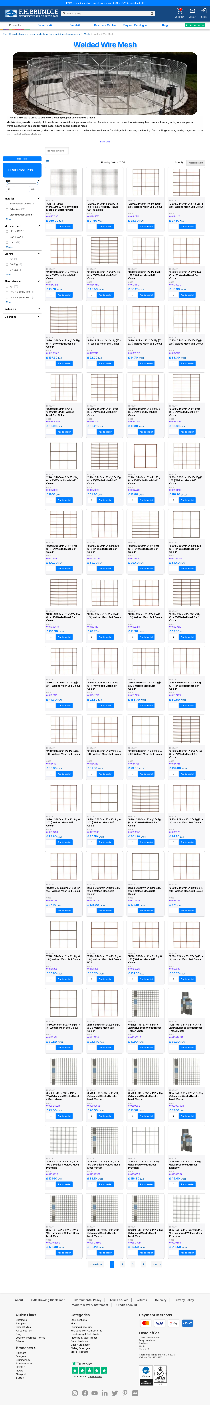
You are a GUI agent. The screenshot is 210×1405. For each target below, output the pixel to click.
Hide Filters (22, 159)
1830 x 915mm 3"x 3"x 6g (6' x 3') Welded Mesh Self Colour (63, 1026)
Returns (142, 1300)
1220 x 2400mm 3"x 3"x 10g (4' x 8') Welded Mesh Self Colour (62, 480)
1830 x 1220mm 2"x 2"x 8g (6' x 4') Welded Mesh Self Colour (63, 889)
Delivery (160, 1300)
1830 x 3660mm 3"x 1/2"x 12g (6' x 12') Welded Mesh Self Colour (62, 343)
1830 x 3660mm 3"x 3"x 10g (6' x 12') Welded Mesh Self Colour (185, 549)
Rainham (21, 1352)
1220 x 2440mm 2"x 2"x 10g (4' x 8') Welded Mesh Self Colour (144, 412)
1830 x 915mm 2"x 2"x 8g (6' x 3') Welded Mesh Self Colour (186, 821)
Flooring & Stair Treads (84, 1337)
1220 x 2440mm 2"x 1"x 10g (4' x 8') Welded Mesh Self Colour (102, 412)
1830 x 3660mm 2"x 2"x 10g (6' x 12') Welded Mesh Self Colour (103, 549)
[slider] (7, 183)
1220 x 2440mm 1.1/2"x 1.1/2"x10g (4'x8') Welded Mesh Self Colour (60, 412)
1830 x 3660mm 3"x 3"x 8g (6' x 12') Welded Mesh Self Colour (104, 822)
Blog (165, 25)
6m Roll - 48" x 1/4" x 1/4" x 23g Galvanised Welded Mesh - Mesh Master (62, 1096)
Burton (20, 1377)
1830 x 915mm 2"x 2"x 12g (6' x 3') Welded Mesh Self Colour (145, 342)
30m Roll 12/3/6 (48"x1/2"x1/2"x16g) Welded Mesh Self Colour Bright (62, 207)
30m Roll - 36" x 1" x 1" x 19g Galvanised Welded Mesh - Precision (144, 1164)
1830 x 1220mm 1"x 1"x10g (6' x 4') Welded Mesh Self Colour (63, 684)
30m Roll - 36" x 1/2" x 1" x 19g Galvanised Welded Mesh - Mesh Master (186, 1096)
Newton (20, 1370)
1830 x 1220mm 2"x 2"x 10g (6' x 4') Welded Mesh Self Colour (102, 685)
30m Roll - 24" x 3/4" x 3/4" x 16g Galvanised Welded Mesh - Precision (186, 1233)
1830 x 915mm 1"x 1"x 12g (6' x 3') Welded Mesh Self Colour (104, 342)
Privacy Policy (184, 1300)
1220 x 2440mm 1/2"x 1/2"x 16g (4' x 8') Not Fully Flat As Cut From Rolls (102, 207)
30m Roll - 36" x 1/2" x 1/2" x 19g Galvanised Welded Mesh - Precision (63, 1164)
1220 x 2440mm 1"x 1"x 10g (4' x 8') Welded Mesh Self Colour (186, 342)
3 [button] (133, 1264)
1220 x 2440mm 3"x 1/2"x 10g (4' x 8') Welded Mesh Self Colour (104, 480)
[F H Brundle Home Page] (31, 15)
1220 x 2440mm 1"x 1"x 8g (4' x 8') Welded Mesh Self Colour (63, 753)
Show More (105, 142)
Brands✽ (74, 25)
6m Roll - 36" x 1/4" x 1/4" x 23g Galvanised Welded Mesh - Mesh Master (144, 1027)
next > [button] (157, 1264)
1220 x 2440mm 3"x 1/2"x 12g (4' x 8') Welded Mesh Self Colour (104, 275)
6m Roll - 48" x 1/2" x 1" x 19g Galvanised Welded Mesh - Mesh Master (103, 1233)
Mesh (87, 34)
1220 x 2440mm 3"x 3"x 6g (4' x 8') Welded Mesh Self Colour (63, 958)
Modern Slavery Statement (90, 1305)
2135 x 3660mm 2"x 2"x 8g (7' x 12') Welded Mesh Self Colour (104, 891)
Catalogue (22, 1319)
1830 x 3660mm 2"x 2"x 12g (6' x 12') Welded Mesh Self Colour (185, 275)
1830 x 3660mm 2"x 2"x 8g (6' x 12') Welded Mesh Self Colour (63, 822)
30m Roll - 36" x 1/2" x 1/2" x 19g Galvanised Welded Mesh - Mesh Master (104, 1164)
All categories (24, 1330)
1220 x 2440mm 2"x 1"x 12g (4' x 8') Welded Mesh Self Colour (186, 205)
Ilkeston (20, 1367)
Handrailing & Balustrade (85, 1334)
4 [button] (143, 1264)
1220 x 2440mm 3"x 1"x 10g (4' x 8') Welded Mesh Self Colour (184, 412)
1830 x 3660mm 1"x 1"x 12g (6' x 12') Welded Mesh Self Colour (145, 275)
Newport (21, 1374)
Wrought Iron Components (86, 1330)
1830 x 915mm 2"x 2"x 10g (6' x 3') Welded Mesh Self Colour (145, 616)
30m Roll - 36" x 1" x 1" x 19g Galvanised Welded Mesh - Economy (185, 1164)
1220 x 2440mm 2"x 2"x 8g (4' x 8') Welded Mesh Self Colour (104, 753)
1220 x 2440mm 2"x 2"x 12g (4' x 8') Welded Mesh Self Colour (62, 275)
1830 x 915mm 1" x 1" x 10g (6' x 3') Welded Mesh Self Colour (104, 616)
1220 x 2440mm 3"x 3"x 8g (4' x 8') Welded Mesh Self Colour (145, 753)
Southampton (24, 1363)
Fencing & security (81, 1327)
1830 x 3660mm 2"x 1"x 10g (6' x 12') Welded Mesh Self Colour (61, 549)
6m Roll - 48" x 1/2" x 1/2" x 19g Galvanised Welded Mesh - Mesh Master (145, 1233)
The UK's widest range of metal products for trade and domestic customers (41, 34)
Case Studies (23, 1327)
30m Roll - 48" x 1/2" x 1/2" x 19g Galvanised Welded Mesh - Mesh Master (63, 1233)
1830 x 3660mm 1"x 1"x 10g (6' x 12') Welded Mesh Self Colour (186, 480)
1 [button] (112, 1264)
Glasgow (21, 1356)
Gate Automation (80, 1344)
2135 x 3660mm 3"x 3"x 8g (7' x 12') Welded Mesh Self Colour (145, 891)
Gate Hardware (79, 1341)
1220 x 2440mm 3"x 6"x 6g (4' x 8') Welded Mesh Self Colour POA (104, 959)
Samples (21, 1323)
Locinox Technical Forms (30, 1337)
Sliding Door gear (81, 1348)
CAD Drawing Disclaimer (48, 1300)
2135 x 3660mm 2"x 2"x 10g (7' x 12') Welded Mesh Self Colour (185, 685)
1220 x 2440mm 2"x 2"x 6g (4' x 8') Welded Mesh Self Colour (186, 889)
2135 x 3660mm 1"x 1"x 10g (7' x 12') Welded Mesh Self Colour (145, 685)
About (19, 1300)
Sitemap (20, 1341)
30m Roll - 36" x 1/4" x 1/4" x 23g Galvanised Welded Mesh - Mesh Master (185, 1027)
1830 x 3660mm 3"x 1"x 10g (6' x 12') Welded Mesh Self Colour (143, 549)
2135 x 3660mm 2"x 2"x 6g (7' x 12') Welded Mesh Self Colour (104, 1027)
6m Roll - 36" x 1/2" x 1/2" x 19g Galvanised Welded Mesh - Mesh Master (145, 1096)
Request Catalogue (135, 25)
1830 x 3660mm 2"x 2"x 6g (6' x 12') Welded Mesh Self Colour (145, 959)
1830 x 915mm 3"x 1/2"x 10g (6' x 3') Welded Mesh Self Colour (184, 617)
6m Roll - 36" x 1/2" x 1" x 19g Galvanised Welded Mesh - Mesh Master (103, 1096)
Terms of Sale (119, 1300)
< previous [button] (95, 1264)
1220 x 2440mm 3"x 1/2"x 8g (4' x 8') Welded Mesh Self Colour (185, 754)
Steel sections (79, 1319)
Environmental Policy (87, 1300)
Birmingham (23, 1359)
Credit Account (126, 1305)
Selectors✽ (45, 25)
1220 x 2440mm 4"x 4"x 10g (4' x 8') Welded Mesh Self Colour (144, 480)
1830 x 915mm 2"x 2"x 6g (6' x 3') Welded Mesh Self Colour (186, 958)
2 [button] (122, 1264)
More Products (79, 1351)
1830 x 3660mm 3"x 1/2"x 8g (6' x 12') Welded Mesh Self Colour (144, 822)
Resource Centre (105, 25)
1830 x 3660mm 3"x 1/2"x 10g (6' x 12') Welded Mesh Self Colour (63, 617)
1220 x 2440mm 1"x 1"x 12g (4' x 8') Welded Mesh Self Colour (145, 205)
